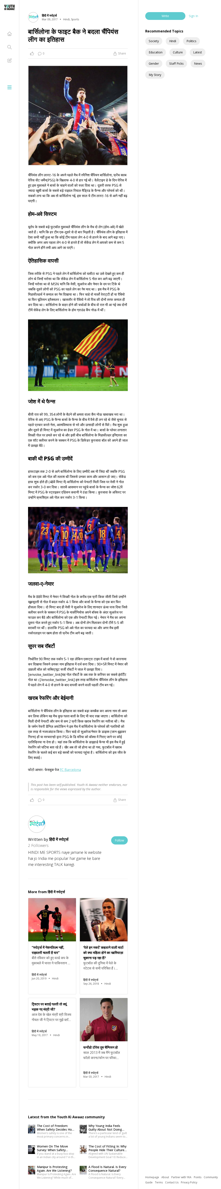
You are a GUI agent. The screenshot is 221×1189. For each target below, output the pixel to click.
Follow (119, 840)
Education (156, 52)
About (165, 1177)
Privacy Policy (189, 1182)
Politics (191, 41)
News (198, 63)
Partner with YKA (181, 1177)
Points (198, 1177)
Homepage (152, 1177)
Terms (159, 1182)
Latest (197, 52)
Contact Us (172, 1182)
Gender (154, 63)
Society (154, 41)
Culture (178, 52)
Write (165, 16)
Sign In (193, 16)
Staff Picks (176, 63)
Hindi (172, 41)
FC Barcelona (70, 769)
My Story (155, 75)
